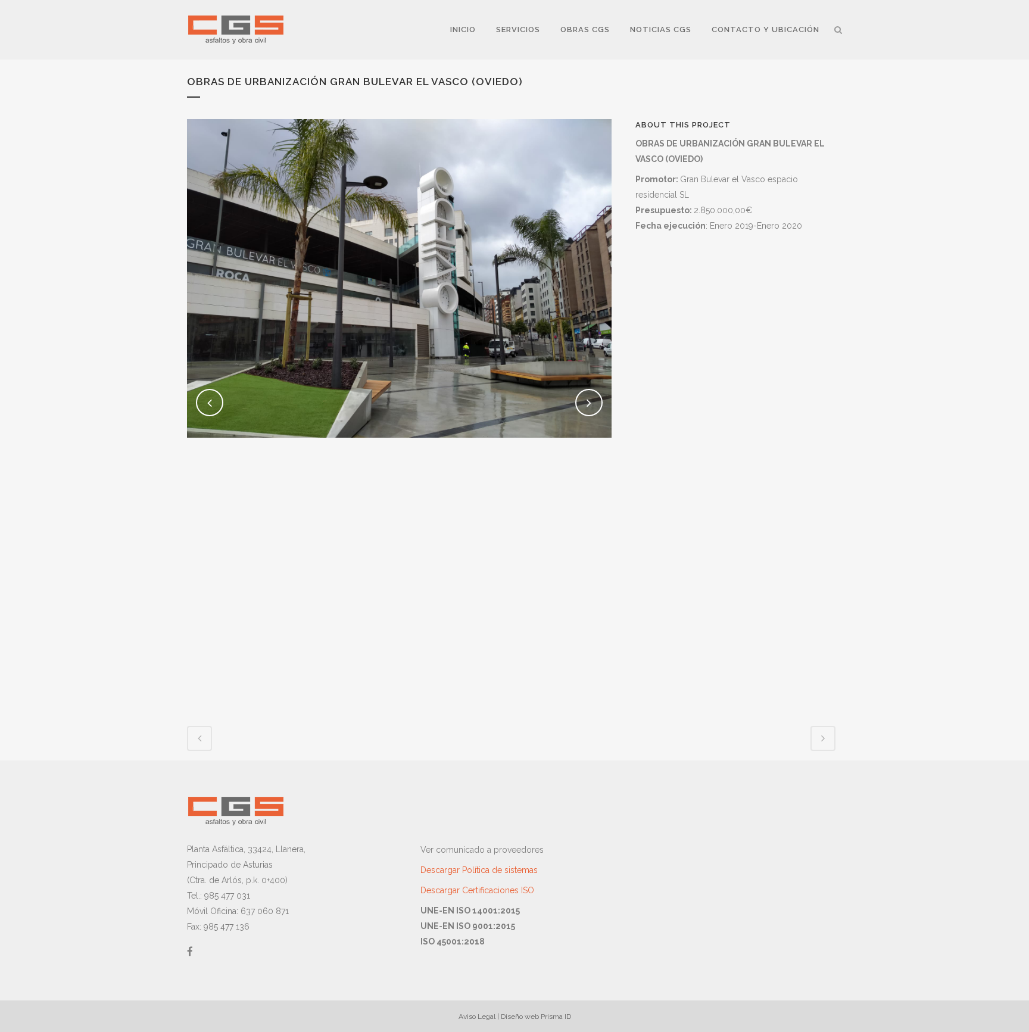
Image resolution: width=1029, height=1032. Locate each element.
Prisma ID (556, 1016)
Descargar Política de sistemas (479, 870)
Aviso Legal (477, 1016)
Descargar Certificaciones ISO (477, 890)
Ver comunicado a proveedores (482, 850)
